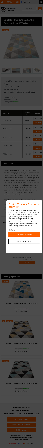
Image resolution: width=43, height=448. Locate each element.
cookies (10, 212)
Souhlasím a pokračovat (24, 234)
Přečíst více (11, 230)
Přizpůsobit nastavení (24, 241)
